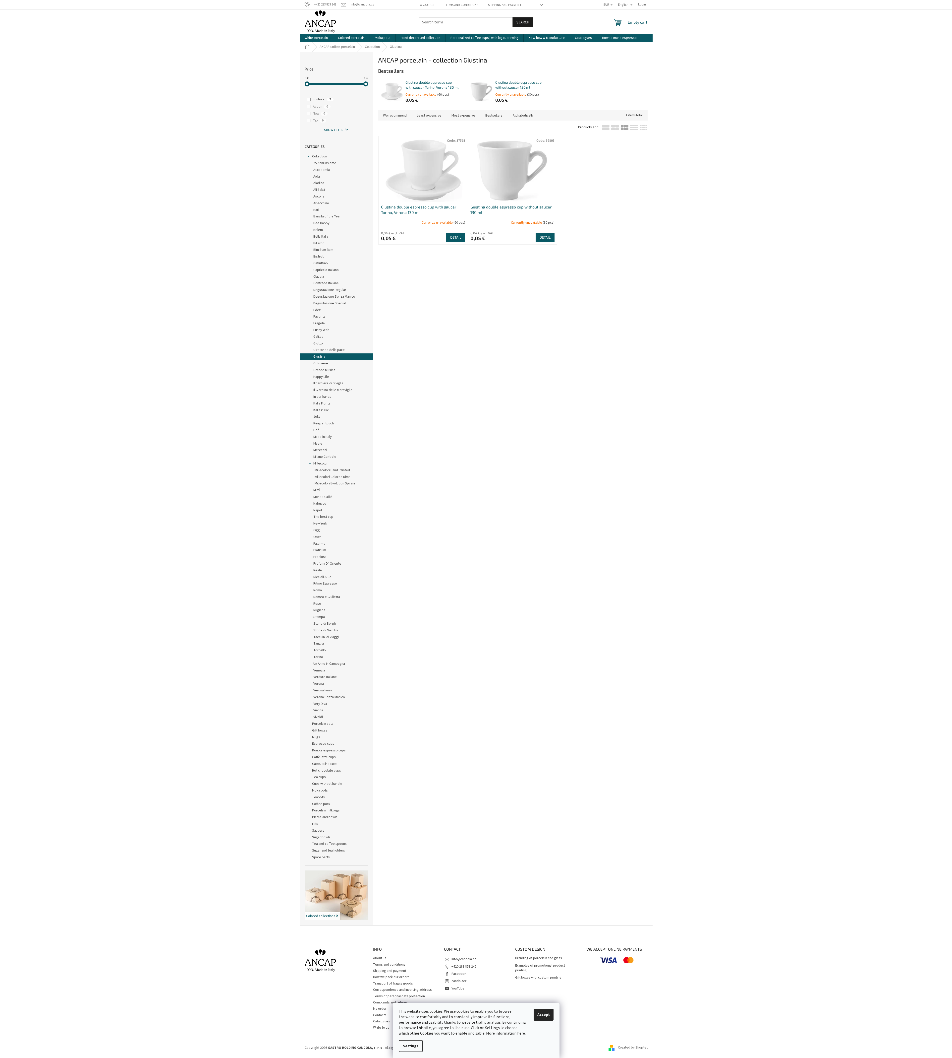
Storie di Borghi (324, 623)
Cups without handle (327, 783)
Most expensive (463, 115)
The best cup (323, 516)
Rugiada (319, 610)
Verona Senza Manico (329, 697)
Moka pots (320, 790)
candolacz (459, 981)
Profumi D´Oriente (327, 563)
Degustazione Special (329, 303)
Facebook (458, 973)
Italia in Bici (321, 410)
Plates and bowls (324, 817)
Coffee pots (321, 803)
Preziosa (320, 556)
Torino (318, 657)
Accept (543, 1014)
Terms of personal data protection (399, 996)
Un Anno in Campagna (329, 663)
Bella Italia (320, 236)
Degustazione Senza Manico (334, 296)
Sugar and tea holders (328, 850)
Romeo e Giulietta (326, 597)
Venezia (319, 670)
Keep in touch (323, 423)
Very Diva (320, 703)
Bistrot (318, 256)
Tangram (320, 643)
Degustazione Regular (329, 289)
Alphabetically (523, 115)
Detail (455, 237)
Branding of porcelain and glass (538, 958)
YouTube (457, 988)
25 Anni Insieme (324, 163)
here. (521, 1033)
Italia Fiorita (322, 403)
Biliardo (319, 243)
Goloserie (320, 363)
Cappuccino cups (324, 763)
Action (320, 106)
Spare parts (321, 857)
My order (380, 1008)
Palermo (319, 543)
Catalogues (381, 1021)
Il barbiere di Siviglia (328, 383)
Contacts (380, 1015)
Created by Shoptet (633, 1047)
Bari (316, 209)
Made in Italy (322, 436)
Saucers (318, 830)
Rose (317, 603)
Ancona (318, 196)
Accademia (321, 169)
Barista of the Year (327, 216)
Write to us (381, 1027)
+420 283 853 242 (463, 966)
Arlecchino (321, 203)
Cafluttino (320, 263)
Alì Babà (319, 189)
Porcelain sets (323, 723)
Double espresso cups (329, 750)
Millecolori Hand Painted (332, 470)
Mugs (316, 737)
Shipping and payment (504, 5)
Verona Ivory (322, 690)
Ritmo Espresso (325, 583)
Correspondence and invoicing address (402, 989)
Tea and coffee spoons (329, 843)
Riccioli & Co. (322, 577)
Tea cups (319, 777)
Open (317, 536)
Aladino (318, 183)
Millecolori (321, 463)
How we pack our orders (391, 977)
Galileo (318, 336)
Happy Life (321, 376)
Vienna (318, 710)
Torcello (319, 650)
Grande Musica (324, 370)
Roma (317, 590)
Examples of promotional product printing (540, 968)
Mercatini (320, 450)
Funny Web (321, 330)
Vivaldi (318, 717)
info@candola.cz (463, 959)
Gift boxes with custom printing (538, 977)
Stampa (319, 616)
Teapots (318, 797)
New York (320, 523)
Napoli (318, 510)
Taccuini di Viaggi (326, 637)
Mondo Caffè (322, 496)
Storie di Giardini (325, 630)
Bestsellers (494, 115)
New (319, 113)
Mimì (316, 490)
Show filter (333, 130)
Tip (318, 120)
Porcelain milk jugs (326, 810)
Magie (317, 443)
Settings (410, 1046)
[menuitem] (316, 38)
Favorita (319, 316)
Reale (317, 570)
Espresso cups (323, 743)
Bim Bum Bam (323, 249)
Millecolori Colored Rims (332, 476)
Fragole (319, 323)
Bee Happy (321, 223)
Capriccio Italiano (326, 269)
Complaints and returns (390, 1002)
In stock (322, 99)
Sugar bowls (321, 837)
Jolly (316, 416)
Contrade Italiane (326, 283)
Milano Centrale (324, 456)
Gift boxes (319, 730)
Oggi (317, 530)
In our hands (322, 396)
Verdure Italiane (325, 676)
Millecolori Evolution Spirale (335, 483)
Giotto (318, 343)
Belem (318, 229)
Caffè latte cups (324, 757)
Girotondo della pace (329, 349)
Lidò (316, 430)
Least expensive (429, 115)
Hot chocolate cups (326, 770)
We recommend (395, 115)
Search (522, 22)
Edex (317, 310)
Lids (315, 823)
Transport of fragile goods (393, 983)
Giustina (319, 356)
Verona (318, 683)
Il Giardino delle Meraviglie (332, 390)
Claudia (318, 276)
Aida (316, 176)
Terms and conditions (461, 5)
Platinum (319, 550)
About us (427, 5)
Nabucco (319, 503)
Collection (319, 156)
